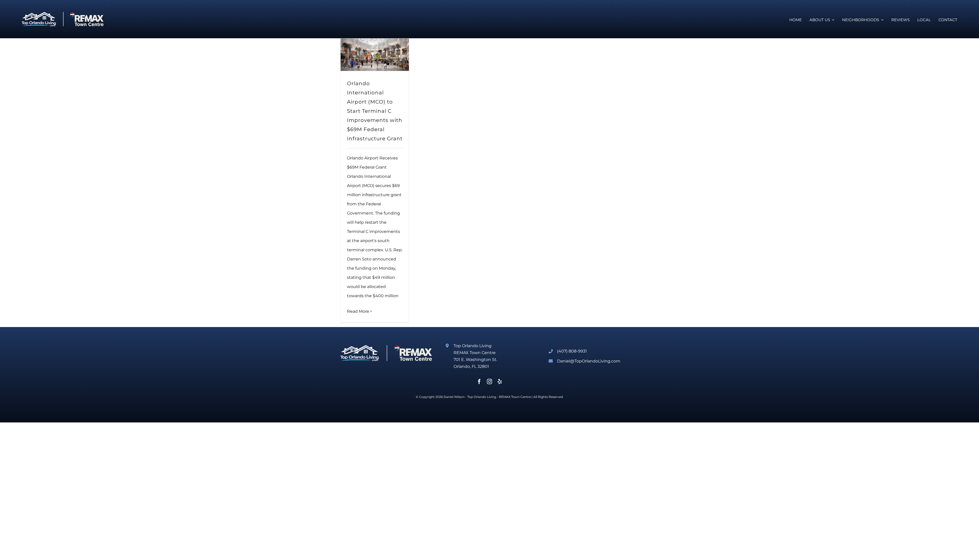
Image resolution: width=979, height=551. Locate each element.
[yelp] (499, 381)
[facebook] (479, 381)
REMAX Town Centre (515, 397)
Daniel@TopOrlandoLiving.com (588, 361)
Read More (358, 311)
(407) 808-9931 (572, 351)
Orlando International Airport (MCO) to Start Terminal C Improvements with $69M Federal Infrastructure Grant (375, 111)
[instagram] (489, 381)
